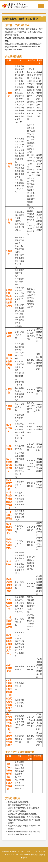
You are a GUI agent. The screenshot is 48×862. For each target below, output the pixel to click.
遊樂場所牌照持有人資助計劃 (39, 529)
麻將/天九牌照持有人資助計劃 (39, 544)
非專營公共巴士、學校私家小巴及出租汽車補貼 (39, 221)
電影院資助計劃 (39, 391)
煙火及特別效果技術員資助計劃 (39, 739)
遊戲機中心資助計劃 (39, 485)
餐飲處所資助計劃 (39, 96)
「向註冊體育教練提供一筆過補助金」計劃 (39, 668)
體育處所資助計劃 (39, 447)
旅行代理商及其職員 (39, 158)
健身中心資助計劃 (39, 407)
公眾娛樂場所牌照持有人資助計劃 (39, 465)
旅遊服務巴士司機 (39, 172)
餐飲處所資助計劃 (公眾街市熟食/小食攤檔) (39, 81)
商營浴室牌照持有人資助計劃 (39, 335)
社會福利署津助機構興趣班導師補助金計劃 (39, 585)
